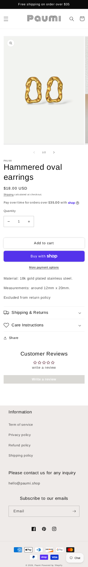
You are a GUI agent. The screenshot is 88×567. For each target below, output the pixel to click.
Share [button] (14, 338)
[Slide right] (54, 152)
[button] (6, 19)
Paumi (38, 565)
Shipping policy (21, 455)
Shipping (9, 194)
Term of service (21, 424)
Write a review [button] (44, 379)
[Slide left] (34, 152)
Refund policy (20, 445)
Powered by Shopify (52, 565)
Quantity (10, 211)
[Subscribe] (74, 511)
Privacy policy (20, 435)
